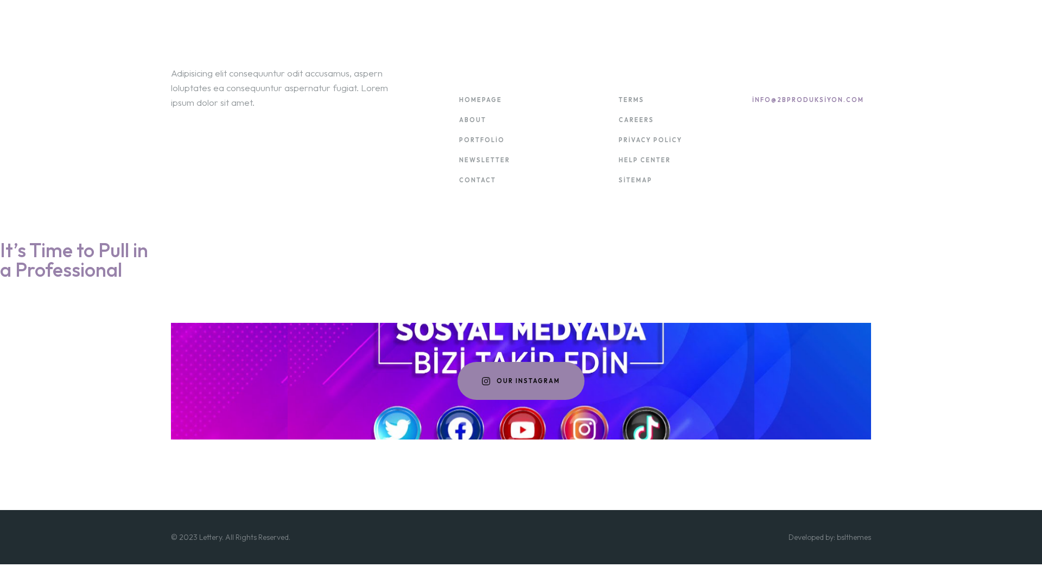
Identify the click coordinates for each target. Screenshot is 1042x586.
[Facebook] (772, 162)
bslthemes (854, 537)
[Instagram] (805, 162)
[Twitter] (789, 162)
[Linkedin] (756, 162)
